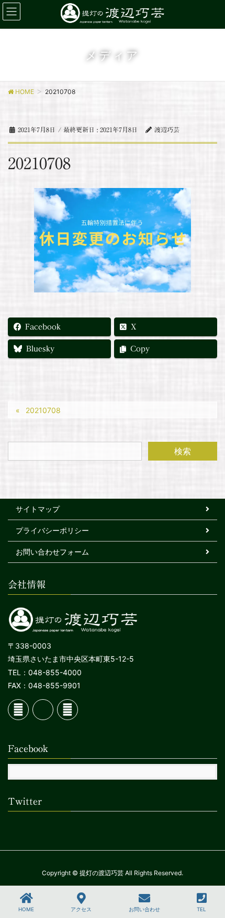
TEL (201, 909)
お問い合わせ (144, 909)
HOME (26, 909)
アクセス (81, 909)
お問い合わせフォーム (52, 551)
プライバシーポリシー (52, 530)
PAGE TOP (207, 870)
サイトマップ (38, 508)
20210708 (43, 410)
